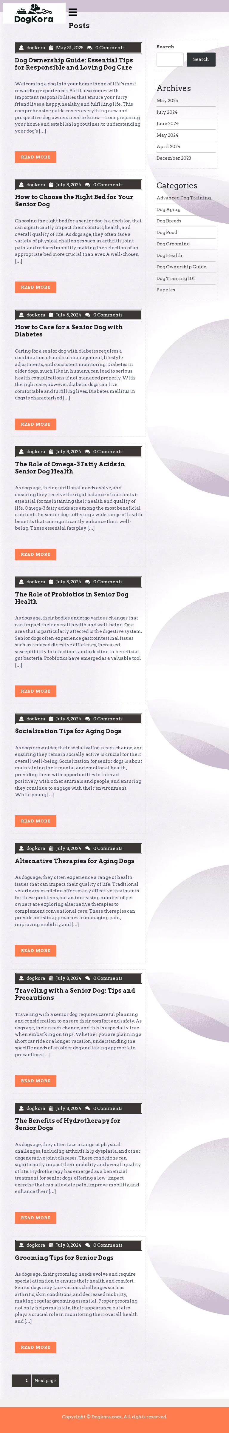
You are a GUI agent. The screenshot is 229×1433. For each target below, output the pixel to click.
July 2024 (167, 112)
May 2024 (168, 135)
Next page (45, 1380)
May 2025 (167, 100)
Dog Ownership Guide (181, 267)
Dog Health (169, 255)
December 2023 (174, 158)
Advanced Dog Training (184, 198)
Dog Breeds (169, 221)
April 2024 (169, 146)
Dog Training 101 (176, 278)
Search (165, 47)
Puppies (166, 290)
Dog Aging (168, 209)
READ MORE (38, 158)
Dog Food (167, 232)
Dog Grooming (173, 244)
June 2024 (168, 123)
